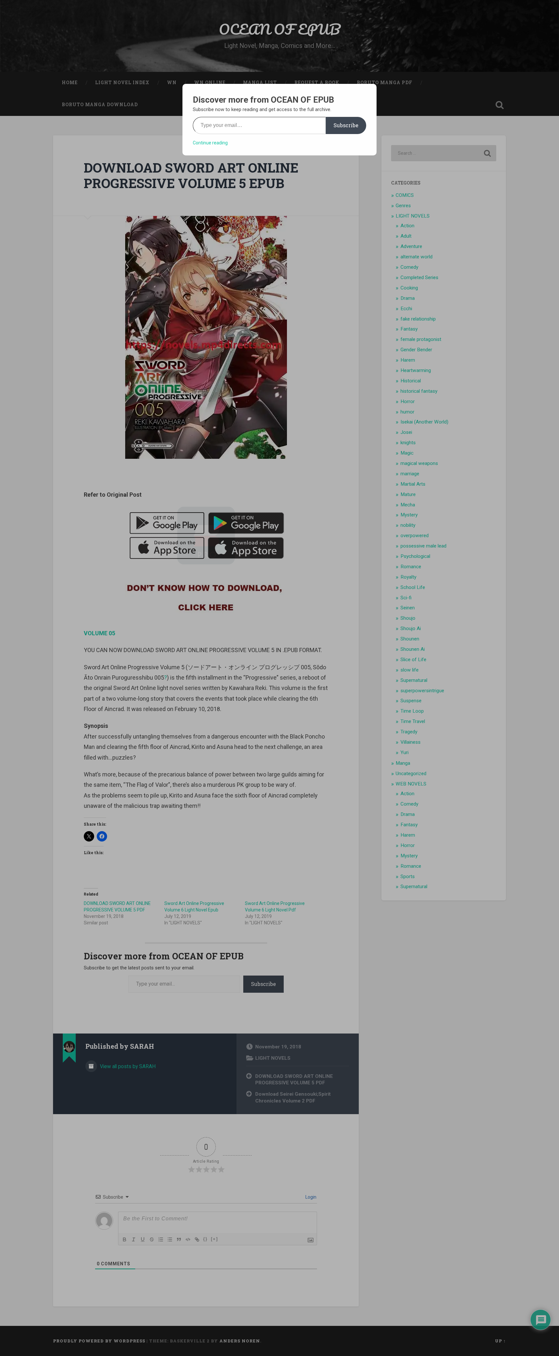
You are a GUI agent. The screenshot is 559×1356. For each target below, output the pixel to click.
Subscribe (346, 125)
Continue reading (210, 142)
